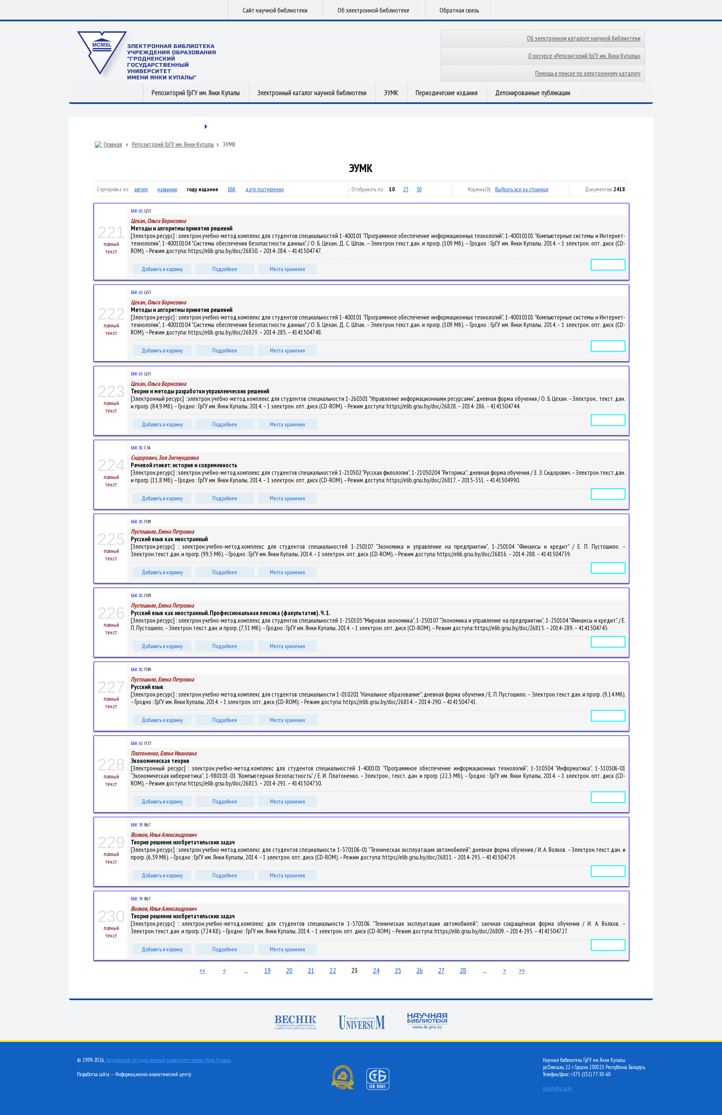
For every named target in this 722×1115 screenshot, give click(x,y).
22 (332, 970)
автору (141, 189)
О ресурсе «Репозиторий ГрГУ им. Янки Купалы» (584, 56)
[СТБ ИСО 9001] (383, 1088)
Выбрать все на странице (522, 189)
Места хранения (287, 269)
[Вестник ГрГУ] (295, 1023)
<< (202, 970)
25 (405, 189)
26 (419, 970)
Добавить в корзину (162, 269)
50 (419, 189)
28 (463, 970)
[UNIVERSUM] (361, 1023)
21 (311, 970)
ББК (232, 189)
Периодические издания (447, 92)
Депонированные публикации (532, 92)
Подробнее (224, 269)
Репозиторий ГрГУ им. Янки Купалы (196, 92)
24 (376, 970)
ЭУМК (391, 92)
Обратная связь (459, 10)
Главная (113, 144)
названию (167, 189)
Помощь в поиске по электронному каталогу (588, 73)
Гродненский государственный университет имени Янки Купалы (168, 1060)
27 (441, 970)
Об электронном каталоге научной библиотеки (584, 38)
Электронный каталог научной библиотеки (311, 92)
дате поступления (264, 189)
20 (289, 970)
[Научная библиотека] (427, 1022)
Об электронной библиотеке (373, 10)
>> (522, 970)
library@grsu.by (557, 1088)
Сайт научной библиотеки (275, 10)
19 (267, 970)
